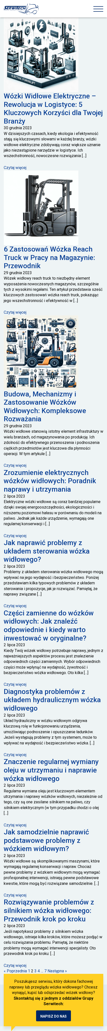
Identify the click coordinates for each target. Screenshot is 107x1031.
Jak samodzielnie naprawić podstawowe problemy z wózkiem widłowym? (46, 840)
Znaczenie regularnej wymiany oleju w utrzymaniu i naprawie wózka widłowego (51, 770)
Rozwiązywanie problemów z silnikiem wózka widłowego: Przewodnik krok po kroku (49, 910)
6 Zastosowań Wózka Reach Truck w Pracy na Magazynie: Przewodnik (49, 257)
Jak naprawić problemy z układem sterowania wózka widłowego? (47, 551)
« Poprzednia (15, 971)
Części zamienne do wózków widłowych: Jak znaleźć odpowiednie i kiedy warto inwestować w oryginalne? (49, 625)
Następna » (57, 971)
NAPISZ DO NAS (53, 1016)
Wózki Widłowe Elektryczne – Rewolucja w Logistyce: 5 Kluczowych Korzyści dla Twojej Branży (53, 108)
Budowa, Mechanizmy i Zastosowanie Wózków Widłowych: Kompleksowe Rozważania (45, 406)
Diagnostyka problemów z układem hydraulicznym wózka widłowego (52, 699)
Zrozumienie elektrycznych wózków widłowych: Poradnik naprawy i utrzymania (50, 481)
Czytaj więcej (15, 167)
